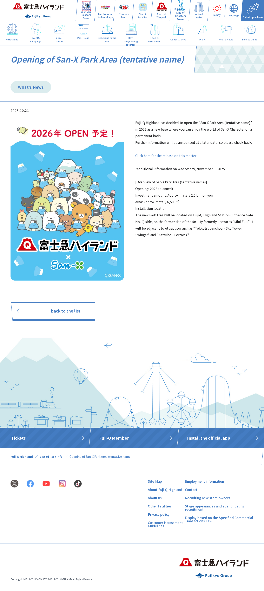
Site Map (155, 481)
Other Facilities (160, 506)
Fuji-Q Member (114, 438)
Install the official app (208, 438)
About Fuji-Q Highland (165, 489)
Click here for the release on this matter (165, 155)
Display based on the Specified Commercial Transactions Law (219, 519)
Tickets (18, 438)
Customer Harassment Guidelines (165, 524)
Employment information (204, 481)
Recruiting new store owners (207, 497)
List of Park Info (51, 456)
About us (155, 497)
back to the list (65, 311)
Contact (191, 489)
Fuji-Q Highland (22, 456)
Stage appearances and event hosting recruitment (214, 508)
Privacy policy (159, 514)
